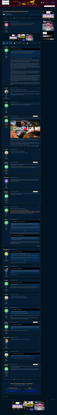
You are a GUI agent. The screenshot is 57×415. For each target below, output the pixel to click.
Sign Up (53, 2)
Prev (5, 379)
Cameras (12, 14)
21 (8, 379)
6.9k (6, 346)
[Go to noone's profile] (6, 91)
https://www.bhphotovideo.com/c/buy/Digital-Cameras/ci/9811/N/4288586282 (21, 24)
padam (6, 47)
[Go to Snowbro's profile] (27, 43)
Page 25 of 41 (29, 379)
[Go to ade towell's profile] (6, 181)
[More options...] (39, 21)
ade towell (6, 177)
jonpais (6, 266)
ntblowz (6, 21)
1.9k (6, 215)
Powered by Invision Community (28, 413)
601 (6, 186)
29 (20, 379)
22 (9, 379)
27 (17, 379)
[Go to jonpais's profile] (19, 43)
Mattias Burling (6, 117)
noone (6, 88)
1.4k (6, 302)
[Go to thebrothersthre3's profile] (6, 254)
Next (24, 379)
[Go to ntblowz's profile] (6, 25)
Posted (14, 21)
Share (32, 14)
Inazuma (6, 206)
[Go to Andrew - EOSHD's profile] (4, 14)
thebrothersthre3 (6, 250)
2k (6, 30)
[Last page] (25, 18)
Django (20, 251)
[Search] (54, 6)
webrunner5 (6, 337)
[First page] (3, 18)
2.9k (6, 259)
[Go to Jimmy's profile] (6, 153)
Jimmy (6, 149)
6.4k (6, 275)
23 (11, 379)
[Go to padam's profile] (6, 50)
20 (6, 379)
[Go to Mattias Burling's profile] (14, 43)
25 (14, 379)
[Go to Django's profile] (23, 43)
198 (6, 228)
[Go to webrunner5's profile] (6, 341)
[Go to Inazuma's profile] (6, 210)
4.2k (6, 126)
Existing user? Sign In (47, 2)
